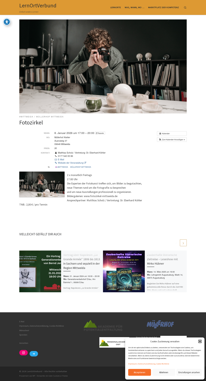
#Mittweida (62, 167)
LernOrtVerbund (34, 371)
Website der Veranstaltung (70, 162)
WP (34, 376)
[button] (199, 341)
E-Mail (60, 159)
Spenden (23, 335)
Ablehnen (163, 372)
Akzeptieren (139, 372)
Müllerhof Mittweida (80, 167)
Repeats (100, 133)
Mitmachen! (24, 330)
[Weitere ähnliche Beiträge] (183, 242)
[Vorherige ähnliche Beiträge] (176, 242)
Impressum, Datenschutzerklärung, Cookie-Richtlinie (148, 364)
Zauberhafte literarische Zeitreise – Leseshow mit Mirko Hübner (162, 259)
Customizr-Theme (60, 376)
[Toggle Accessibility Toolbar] (6, 21)
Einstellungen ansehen (189, 372)
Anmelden (23, 343)
